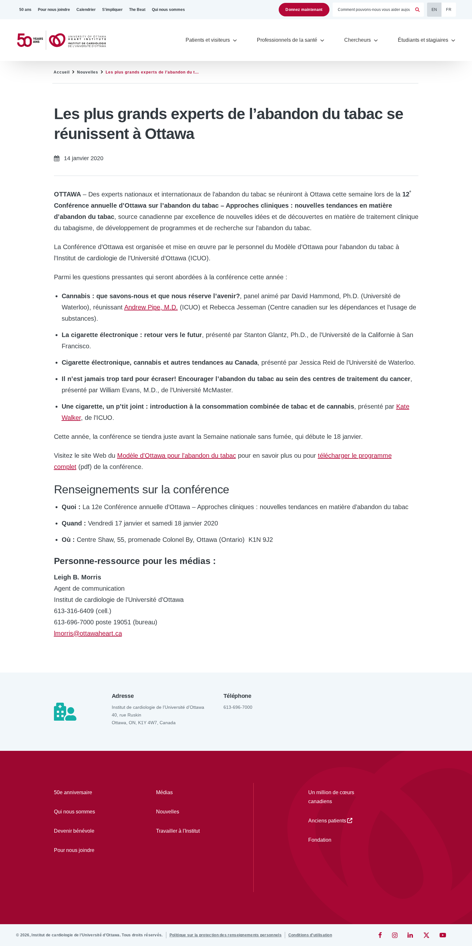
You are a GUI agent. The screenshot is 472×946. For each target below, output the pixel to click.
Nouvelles (87, 72)
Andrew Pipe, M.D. (151, 307)
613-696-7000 (237, 707)
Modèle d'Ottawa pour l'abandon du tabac (176, 455)
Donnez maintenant (303, 9)
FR (448, 9)
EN (434, 9)
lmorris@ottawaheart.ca (88, 633)
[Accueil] (64, 40)
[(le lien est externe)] (380, 935)
